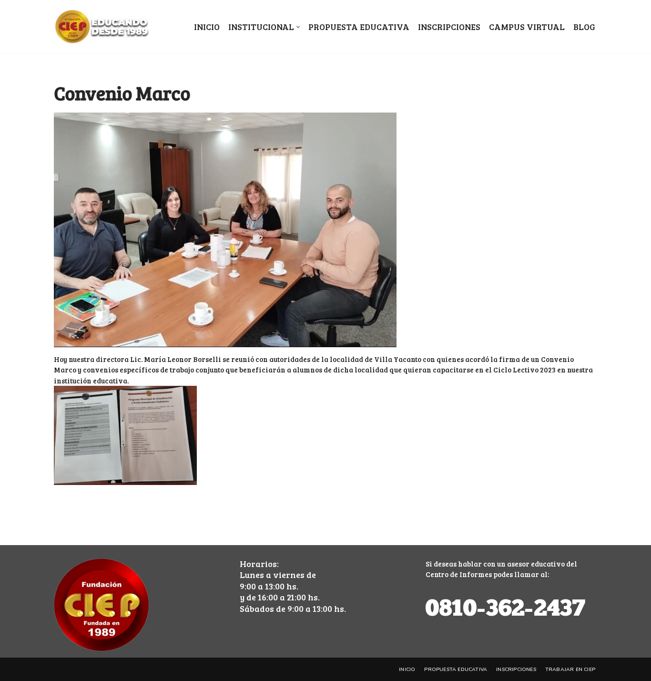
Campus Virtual (527, 26)
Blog (584, 26)
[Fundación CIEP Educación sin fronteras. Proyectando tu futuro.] (101, 27)
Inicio (207, 26)
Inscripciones (449, 26)
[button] (298, 27)
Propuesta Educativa (358, 26)
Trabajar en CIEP (570, 669)
